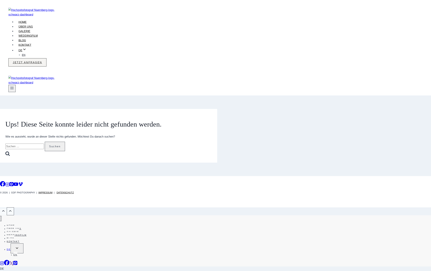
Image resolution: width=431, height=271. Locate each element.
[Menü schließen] (1, 218)
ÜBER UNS (26, 26)
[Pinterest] (11, 185)
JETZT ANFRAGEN (27, 62)
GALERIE (24, 31)
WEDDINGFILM (28, 35)
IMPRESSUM (45, 192)
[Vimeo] (20, 185)
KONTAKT (25, 44)
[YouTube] (15, 185)
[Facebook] (2, 185)
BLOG (22, 40)
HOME (23, 22)
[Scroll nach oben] (3, 212)
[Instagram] (7, 185)
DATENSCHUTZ (65, 192)
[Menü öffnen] (12, 88)
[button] (215, 268)
